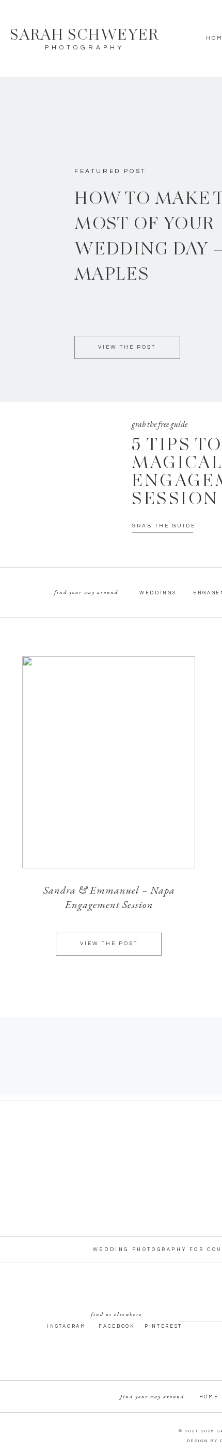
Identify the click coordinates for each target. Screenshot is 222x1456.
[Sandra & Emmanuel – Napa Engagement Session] (108, 762)
